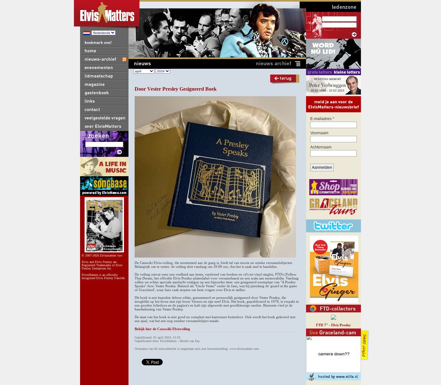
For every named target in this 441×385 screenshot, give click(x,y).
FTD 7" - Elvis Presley (333, 325)
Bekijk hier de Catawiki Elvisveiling (162, 329)
